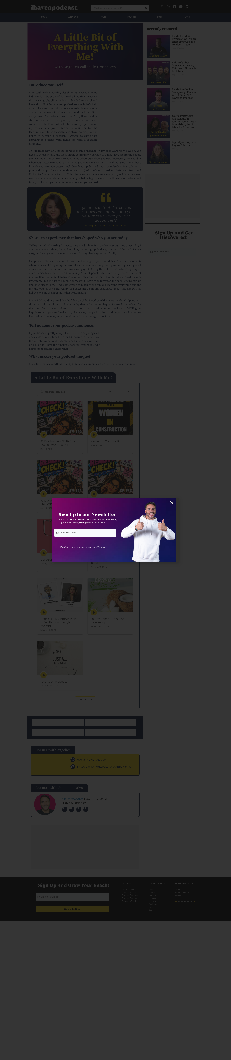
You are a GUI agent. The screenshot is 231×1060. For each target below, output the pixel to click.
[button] (172, 503)
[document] (115, 530)
